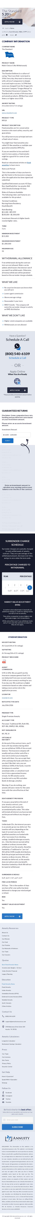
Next (29, 587)
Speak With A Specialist (9, 1079)
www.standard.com (9, 113)
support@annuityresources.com (15, 1021)
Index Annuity (6, 990)
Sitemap (4, 1083)
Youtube (8, 1102)
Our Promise (6, 945)
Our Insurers (6, 955)
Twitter (8, 1099)
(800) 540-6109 (17, 354)
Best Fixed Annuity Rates (10, 964)
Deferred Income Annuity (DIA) (12, 996)
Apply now (9, 22)
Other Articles (6, 1006)
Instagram (9, 1096)
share (12, 35)
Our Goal (5, 942)
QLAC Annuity (6, 1003)
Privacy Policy (6, 1063)
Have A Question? (8, 1076)
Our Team (5, 951)
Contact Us (5, 936)
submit (7, 440)
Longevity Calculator (8, 1041)
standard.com (7, 698)
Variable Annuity (7, 1000)
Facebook (9, 1092)
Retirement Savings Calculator (11, 1044)
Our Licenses (6, 1057)
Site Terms (5, 1060)
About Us (5, 932)
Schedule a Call (17, 357)
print (3, 35)
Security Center (7, 1066)
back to (9, 28)
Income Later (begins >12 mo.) (11, 968)
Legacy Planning (7, 974)
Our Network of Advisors (10, 948)
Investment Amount (9, 430)
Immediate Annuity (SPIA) (10, 993)
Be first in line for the (17, 1109)
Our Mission (6, 939)
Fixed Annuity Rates (8, 984)
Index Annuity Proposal (9, 971)
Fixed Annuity (6, 987)
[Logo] (17, 1138)
